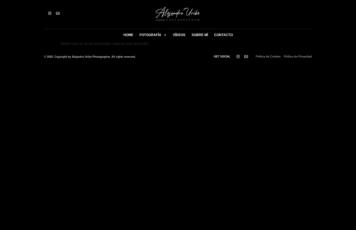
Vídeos (179, 35)
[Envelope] (57, 13)
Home (128, 35)
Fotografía (150, 35)
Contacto (223, 35)
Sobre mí (200, 35)
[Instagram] (49, 13)
